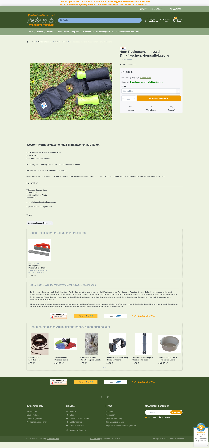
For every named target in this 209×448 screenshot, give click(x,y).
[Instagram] (107, 396)
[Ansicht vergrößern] (71, 91)
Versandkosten (145, 78)
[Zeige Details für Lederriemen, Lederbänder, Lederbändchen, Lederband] (39, 344)
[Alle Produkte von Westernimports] (123, 48)
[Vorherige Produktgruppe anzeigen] (29, 350)
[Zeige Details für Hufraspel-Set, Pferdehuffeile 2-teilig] (39, 250)
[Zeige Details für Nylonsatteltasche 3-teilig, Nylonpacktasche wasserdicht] (117, 344)
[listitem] (71, 91)
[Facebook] (101, 396)
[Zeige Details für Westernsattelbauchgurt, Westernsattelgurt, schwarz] (143, 344)
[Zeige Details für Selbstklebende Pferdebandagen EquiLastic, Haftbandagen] (65, 344)
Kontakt (142, 9)
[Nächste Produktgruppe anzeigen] (179, 350)
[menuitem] (31, 32)
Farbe (123, 86)
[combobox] (100, 20)
